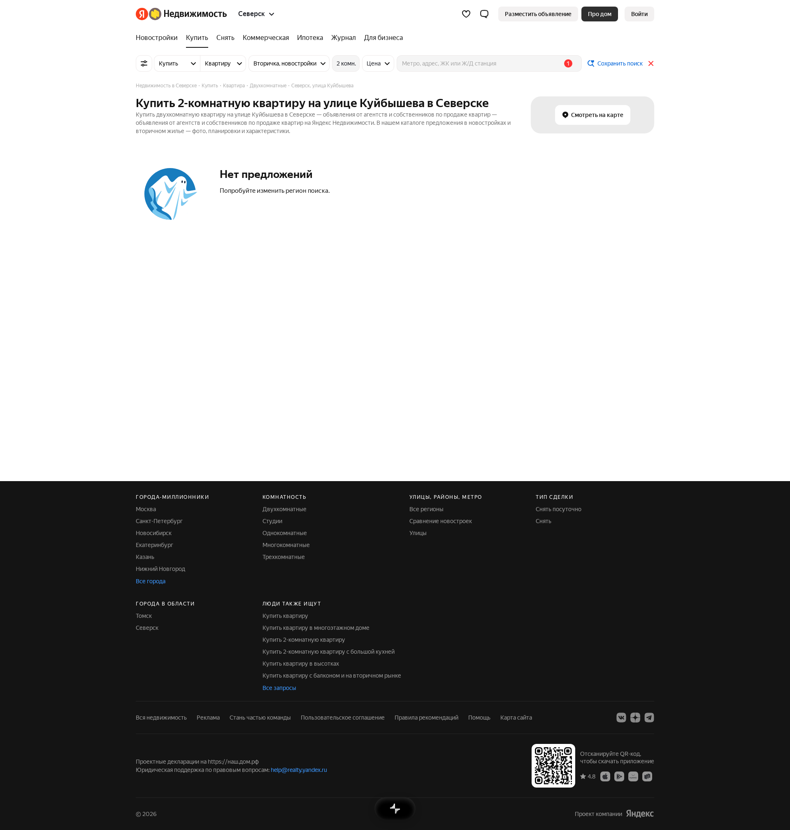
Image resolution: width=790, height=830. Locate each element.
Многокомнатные (286, 545)
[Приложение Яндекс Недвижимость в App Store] (605, 776)
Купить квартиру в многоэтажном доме (316, 627)
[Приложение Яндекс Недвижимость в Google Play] (619, 776)
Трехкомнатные (284, 557)
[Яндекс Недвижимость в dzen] (635, 717)
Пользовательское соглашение (343, 717)
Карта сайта (516, 717)
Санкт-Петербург (159, 521)
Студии (272, 521)
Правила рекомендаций (426, 717)
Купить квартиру (285, 616)
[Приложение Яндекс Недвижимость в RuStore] (647, 776)
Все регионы (426, 509)
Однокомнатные (285, 533)
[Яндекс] (639, 814)
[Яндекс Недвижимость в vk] (621, 717)
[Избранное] (466, 14)
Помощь (479, 717)
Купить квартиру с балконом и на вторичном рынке (332, 675)
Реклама (208, 717)
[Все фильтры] (144, 63)
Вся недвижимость (161, 717)
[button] (484, 14)
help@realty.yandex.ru (299, 770)
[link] (639, 14)
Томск (144, 616)
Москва (146, 509)
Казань (145, 557)
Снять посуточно (558, 509)
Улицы (418, 533)
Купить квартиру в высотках (301, 663)
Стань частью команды (260, 717)
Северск (147, 627)
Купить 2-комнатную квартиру (304, 639)
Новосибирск (154, 533)
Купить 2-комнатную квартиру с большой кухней (329, 651)
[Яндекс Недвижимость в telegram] (649, 717)
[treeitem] (159, 38)
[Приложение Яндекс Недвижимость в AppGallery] (633, 776)
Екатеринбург (154, 545)
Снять (543, 521)
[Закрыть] (651, 63)
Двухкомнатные (285, 509)
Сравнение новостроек (440, 521)
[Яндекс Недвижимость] (181, 14)
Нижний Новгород (160, 569)
